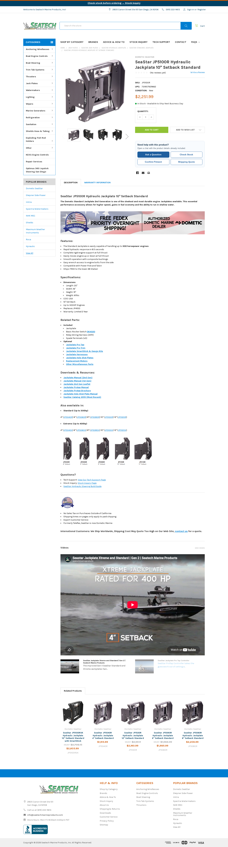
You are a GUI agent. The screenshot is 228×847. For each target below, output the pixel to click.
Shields (29, 222)
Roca (28, 239)
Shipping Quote (186, 162)
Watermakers (33, 90)
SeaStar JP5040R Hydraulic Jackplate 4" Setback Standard (103, 735)
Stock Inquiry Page (87, 483)
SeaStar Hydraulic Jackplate (114, 48)
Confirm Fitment (153, 162)
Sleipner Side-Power (36, 195)
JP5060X (81, 430)
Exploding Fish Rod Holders (36, 139)
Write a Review (197, 72)
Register (201, 9)
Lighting (30, 97)
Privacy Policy (107, 821)
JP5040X (68, 430)
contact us (181, 531)
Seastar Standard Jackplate (141, 48)
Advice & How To (114, 41)
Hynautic (30, 246)
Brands (93, 41)
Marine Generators (35, 110)
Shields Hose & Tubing (38, 131)
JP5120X (122, 430)
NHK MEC (30, 215)
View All (29, 253)
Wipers (29, 104)
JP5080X (95, 430)
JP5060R (81, 417)
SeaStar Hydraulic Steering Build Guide (82, 486)
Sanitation (31, 124)
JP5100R (109, 417)
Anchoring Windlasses (37, 49)
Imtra (29, 202)
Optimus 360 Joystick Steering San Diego (37, 170)
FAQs (194, 41)
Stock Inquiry (139, 41)
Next (127, 136)
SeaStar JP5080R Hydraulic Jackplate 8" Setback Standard (192, 735)
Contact (180, 41)
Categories (33, 42)
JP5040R (68, 417)
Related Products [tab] (73, 691)
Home (62, 48)
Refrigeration (33, 117)
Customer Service (108, 817)
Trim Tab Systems (35, 69)
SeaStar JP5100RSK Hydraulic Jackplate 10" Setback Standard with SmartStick (73, 736)
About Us (104, 805)
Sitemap (104, 824)
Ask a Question (153, 154)
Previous (63, 136)
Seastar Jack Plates (89, 48)
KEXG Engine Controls (37, 154)
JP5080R (95, 417)
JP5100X (109, 430)
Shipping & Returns (110, 809)
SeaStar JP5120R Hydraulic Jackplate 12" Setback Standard (133, 735)
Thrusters (31, 76)
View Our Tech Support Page (92, 480)
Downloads (105, 813)
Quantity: (142, 111)
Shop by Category (71, 41)
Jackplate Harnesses (77, 354)
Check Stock (186, 154)
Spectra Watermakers (37, 209)
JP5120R (122, 417)
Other (29, 148)
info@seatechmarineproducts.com (45, 815)
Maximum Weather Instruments (35, 231)
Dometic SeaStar (34, 188)
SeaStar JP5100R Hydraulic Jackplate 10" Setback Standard (89, 50)
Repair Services (34, 161)
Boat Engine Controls (37, 56)
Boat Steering (33, 63)
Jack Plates (32, 83)
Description (71, 182)
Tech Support (161, 41)
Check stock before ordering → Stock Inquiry (114, 3)
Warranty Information (97, 182)
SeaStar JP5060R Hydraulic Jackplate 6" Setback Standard (163, 735)
